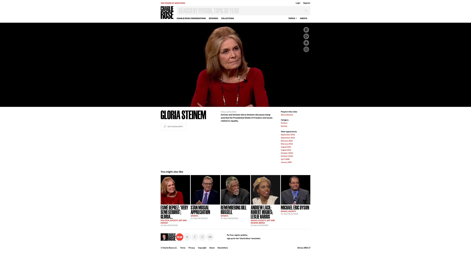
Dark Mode (306, 49)
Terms (182, 248)
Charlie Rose (167, 12)
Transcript (306, 30)
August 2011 (286, 147)
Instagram (202, 237)
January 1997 (286, 162)
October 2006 (287, 153)
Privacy (192, 248)
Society (284, 126)
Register (306, 3)
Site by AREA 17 (303, 248)
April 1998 (285, 159)
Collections (227, 18)
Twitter (187, 237)
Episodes (213, 18)
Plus (306, 43)
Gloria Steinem (287, 115)
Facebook (194, 237)
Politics (284, 123)
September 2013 (288, 138)
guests (303, 18)
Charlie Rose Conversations (191, 18)
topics (291, 18)
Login (298, 3)
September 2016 (288, 134)
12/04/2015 (174, 216)
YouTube (210, 237)
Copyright (202, 248)
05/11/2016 (295, 210)
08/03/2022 (234, 212)
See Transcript (175, 126)
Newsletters (223, 248)
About (212, 248)
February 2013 (287, 141)
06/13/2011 (200, 212)
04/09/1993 (263, 216)
